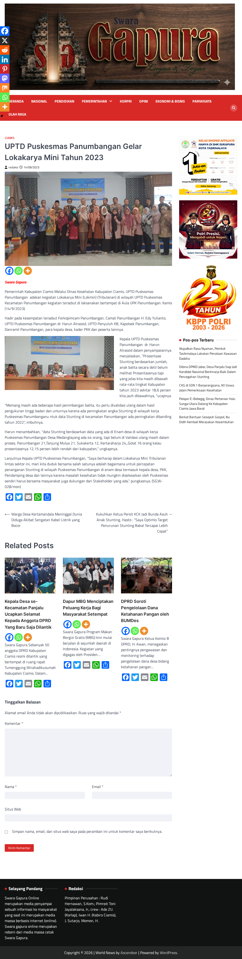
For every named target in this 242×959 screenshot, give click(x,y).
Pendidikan (64, 101)
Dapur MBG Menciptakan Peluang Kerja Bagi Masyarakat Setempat (88, 608)
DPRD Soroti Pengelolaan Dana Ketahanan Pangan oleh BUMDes (145, 611)
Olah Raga (17, 114)
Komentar (14, 723)
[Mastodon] (4, 78)
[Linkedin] (4, 59)
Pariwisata (202, 101)
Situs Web (13, 809)
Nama (11, 786)
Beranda (16, 101)
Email (98, 786)
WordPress (168, 952)
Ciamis (9, 138)
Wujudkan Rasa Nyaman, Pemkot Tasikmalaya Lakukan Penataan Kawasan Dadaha (208, 353)
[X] (4, 40)
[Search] (233, 108)
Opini (143, 101)
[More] (28, 271)
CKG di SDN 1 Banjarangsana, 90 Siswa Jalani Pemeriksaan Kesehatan (206, 388)
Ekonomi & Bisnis (170, 101)
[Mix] (4, 88)
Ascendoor (129, 952)
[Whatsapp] (18, 271)
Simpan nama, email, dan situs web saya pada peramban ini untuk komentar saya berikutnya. (87, 831)
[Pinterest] (4, 69)
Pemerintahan (94, 101)
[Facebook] (9, 271)
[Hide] (2, 116)
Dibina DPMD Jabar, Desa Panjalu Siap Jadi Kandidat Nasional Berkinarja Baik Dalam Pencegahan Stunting (208, 371)
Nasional (39, 101)
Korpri (126, 101)
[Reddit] (4, 50)
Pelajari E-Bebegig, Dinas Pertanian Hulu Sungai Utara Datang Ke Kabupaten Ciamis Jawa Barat (207, 403)
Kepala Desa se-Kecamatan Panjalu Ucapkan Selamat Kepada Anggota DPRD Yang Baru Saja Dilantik (28, 614)
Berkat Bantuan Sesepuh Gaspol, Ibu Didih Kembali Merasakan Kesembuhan (206, 419)
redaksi (13, 167)
